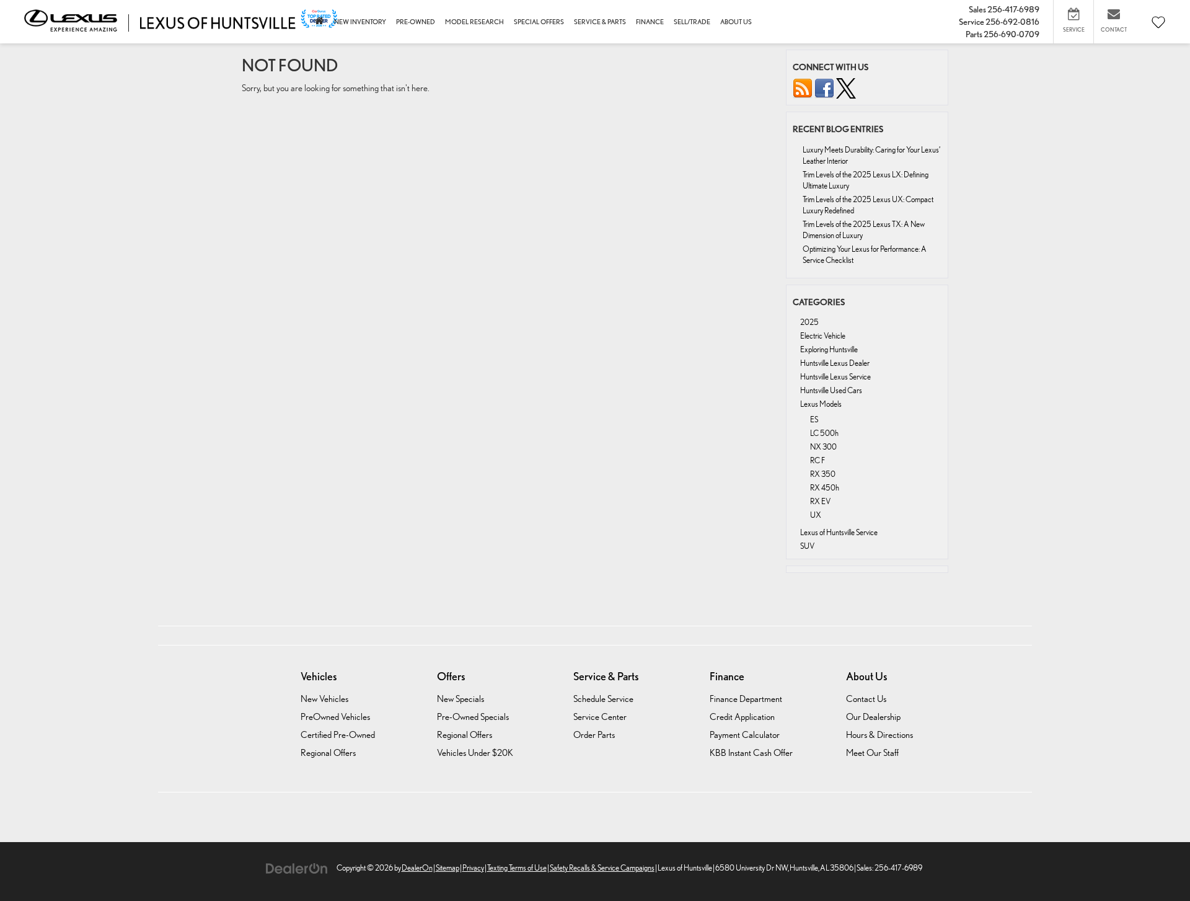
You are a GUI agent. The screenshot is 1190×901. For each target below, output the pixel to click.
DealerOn (417, 867)
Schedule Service (603, 698)
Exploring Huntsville (829, 349)
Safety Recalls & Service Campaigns (602, 867)
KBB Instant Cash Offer (751, 752)
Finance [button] (650, 21)
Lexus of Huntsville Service (839, 532)
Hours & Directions (879, 734)
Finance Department (746, 698)
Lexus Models (821, 404)
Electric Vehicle (822, 335)
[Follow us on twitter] (846, 87)
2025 (809, 322)
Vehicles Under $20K (475, 752)
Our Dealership (873, 716)
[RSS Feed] (803, 87)
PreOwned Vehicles (335, 716)
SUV (807, 546)
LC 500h (824, 433)
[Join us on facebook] (824, 87)
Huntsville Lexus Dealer (835, 363)
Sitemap (447, 867)
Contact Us (866, 698)
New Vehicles (324, 698)
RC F (817, 460)
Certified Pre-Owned (338, 734)
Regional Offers (328, 752)
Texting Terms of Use (517, 867)
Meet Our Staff (872, 752)
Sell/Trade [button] (692, 21)
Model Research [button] (474, 21)
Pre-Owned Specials (473, 716)
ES (814, 419)
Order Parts (594, 734)
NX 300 (823, 446)
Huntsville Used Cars (831, 390)
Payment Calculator (745, 734)
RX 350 (822, 474)
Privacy (473, 867)
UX (815, 515)
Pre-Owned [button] (415, 21)
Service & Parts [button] (600, 21)
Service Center (600, 716)
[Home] (319, 22)
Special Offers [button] (539, 21)
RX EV (820, 501)
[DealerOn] (296, 867)
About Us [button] (736, 21)
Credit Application (742, 716)
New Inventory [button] (360, 21)
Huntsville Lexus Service (835, 376)
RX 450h (824, 487)
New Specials (460, 698)
